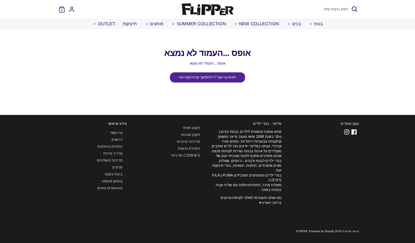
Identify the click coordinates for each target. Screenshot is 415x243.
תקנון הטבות (190, 135)
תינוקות (130, 23)
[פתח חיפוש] (354, 9)
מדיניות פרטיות (188, 141)
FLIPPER (302, 231)
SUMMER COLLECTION (200, 23)
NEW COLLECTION (258, 23)
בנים (296, 23)
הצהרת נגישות (189, 148)
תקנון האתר (191, 128)
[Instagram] (346, 132)
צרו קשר (116, 133)
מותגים (156, 23)
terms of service (110, 188)
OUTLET (105, 23)
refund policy (112, 181)
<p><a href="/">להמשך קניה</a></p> (207, 77)
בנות (318, 23)
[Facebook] (354, 132)
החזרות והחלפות (110, 146)
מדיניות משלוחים (110, 160)
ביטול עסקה (114, 174)
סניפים (117, 167)
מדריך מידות (113, 153)
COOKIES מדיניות (185, 155)
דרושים (117, 139)
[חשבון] (71, 9)
